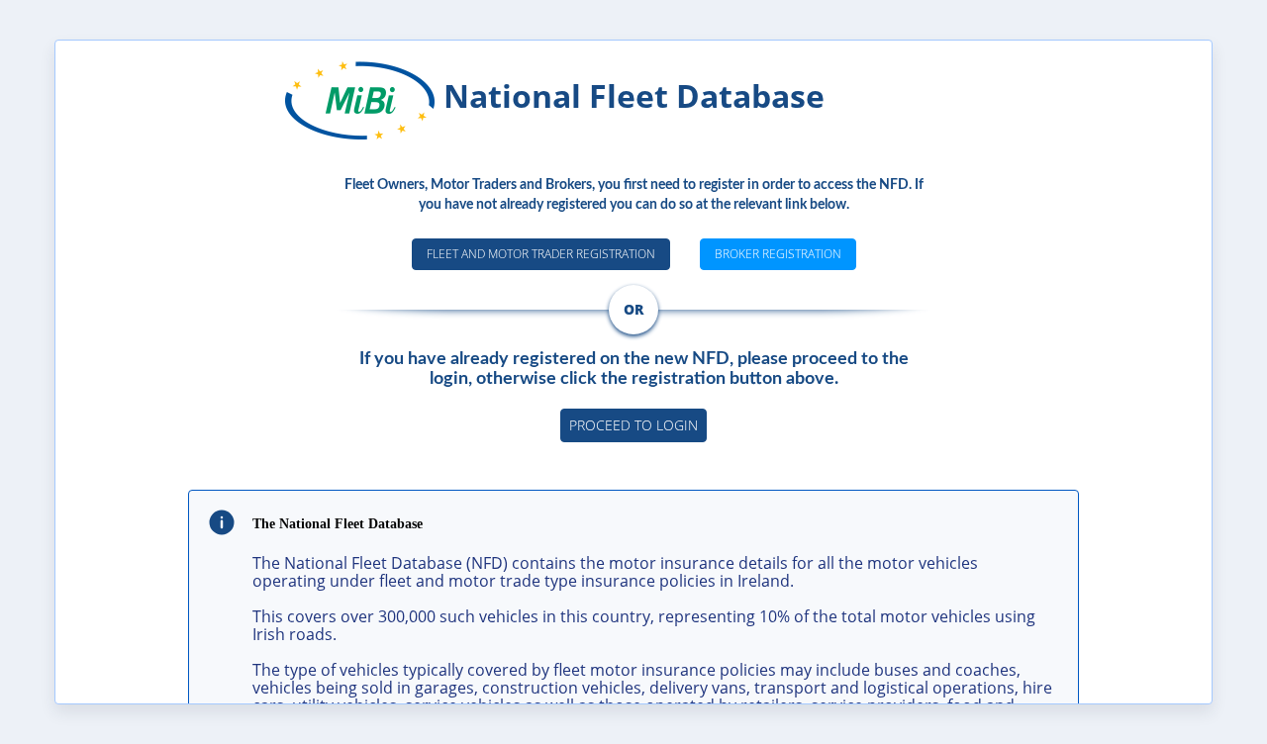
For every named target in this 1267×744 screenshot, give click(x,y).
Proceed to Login (633, 425)
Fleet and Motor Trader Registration (541, 253)
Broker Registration (778, 253)
